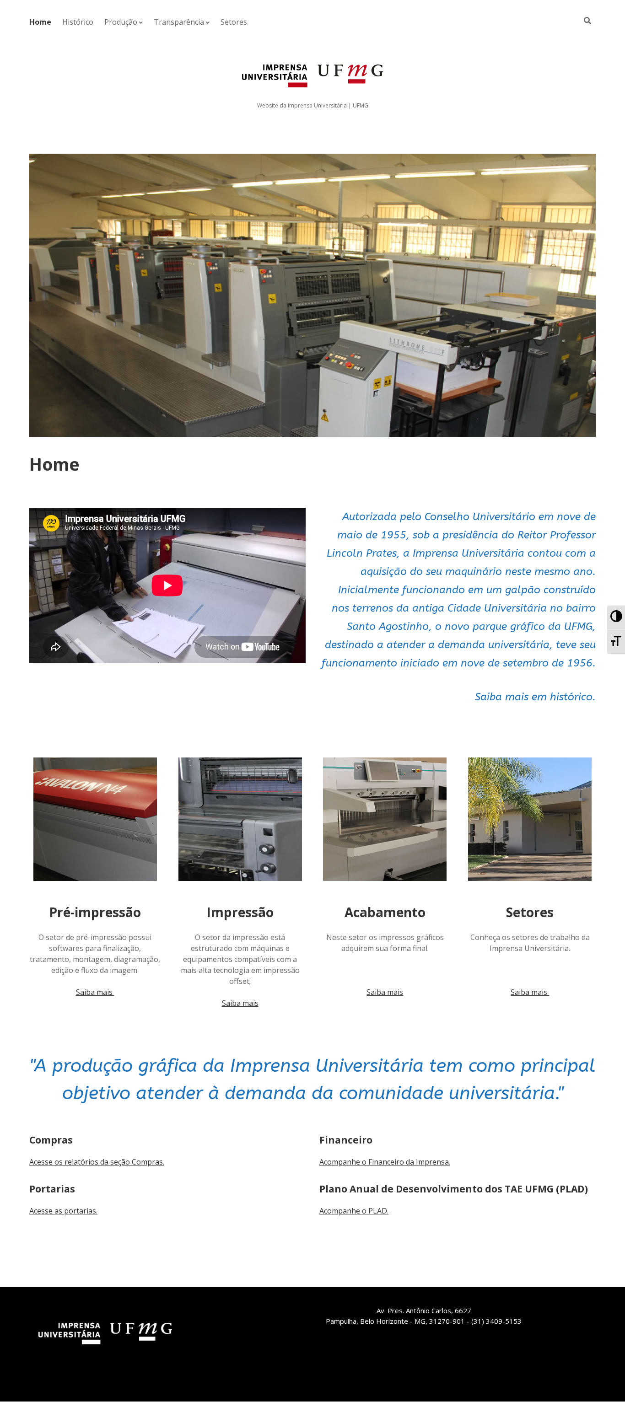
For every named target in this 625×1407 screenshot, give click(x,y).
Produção (120, 22)
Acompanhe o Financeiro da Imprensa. (384, 1162)
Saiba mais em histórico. (535, 697)
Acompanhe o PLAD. (353, 1211)
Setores (234, 22)
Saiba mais (95, 992)
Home (40, 22)
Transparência (179, 22)
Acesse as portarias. (63, 1211)
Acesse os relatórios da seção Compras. (96, 1162)
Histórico (77, 22)
